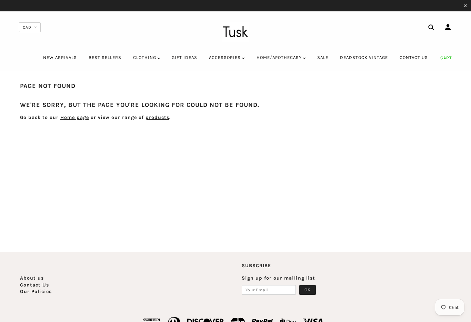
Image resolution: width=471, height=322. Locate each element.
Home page (74, 117)
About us (32, 278)
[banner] (235, 32)
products (157, 117)
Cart (446, 57)
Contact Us (34, 285)
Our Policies (36, 291)
